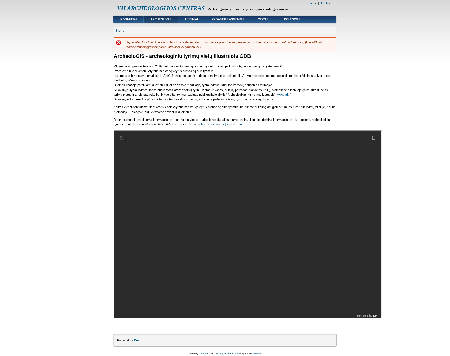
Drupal (138, 340)
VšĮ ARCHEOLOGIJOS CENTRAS (161, 8)
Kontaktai (128, 19)
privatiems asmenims (228, 19)
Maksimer (258, 353)
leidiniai (191, 19)
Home (120, 30)
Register (326, 3)
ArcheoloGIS (160, 19)
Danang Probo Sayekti (227, 353)
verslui (264, 19)
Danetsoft (204, 353)
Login (312, 3)
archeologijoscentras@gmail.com (219, 124)
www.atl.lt (284, 94)
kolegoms (292, 19)
